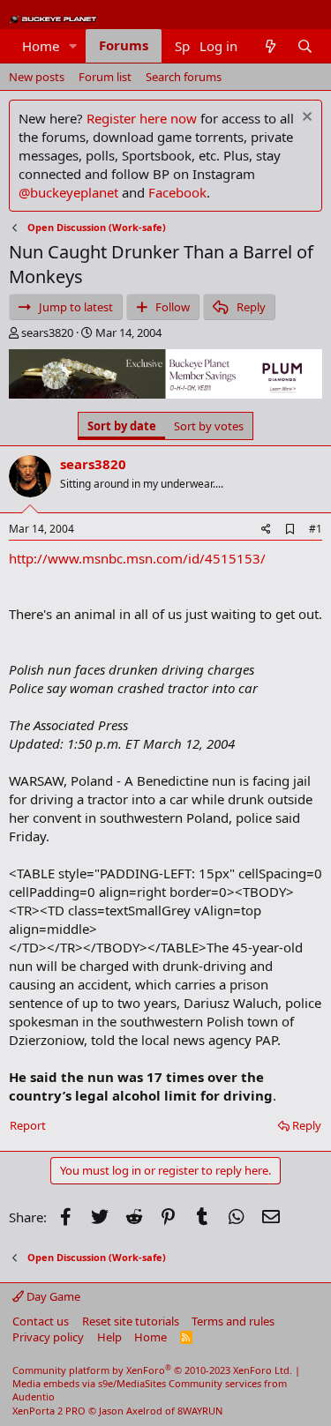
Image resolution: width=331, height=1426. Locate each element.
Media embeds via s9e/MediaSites (89, 1383)
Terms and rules (233, 1321)
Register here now (142, 118)
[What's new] (269, 46)
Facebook (177, 192)
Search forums (184, 77)
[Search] (305, 46)
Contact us (40, 1321)
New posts (36, 77)
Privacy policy (48, 1337)
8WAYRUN (199, 1410)
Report (28, 1125)
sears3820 (47, 332)
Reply (306, 1125)
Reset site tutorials (130, 1321)
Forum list (105, 77)
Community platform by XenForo (152, 1370)
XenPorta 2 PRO (49, 1410)
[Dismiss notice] (304, 118)
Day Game (52, 1296)
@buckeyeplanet (68, 192)
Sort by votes (209, 426)
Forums (123, 45)
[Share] (266, 529)
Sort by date (121, 426)
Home (40, 46)
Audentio (33, 1396)
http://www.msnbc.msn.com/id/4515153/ (137, 558)
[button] (73, 46)
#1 (315, 528)
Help (109, 1337)
